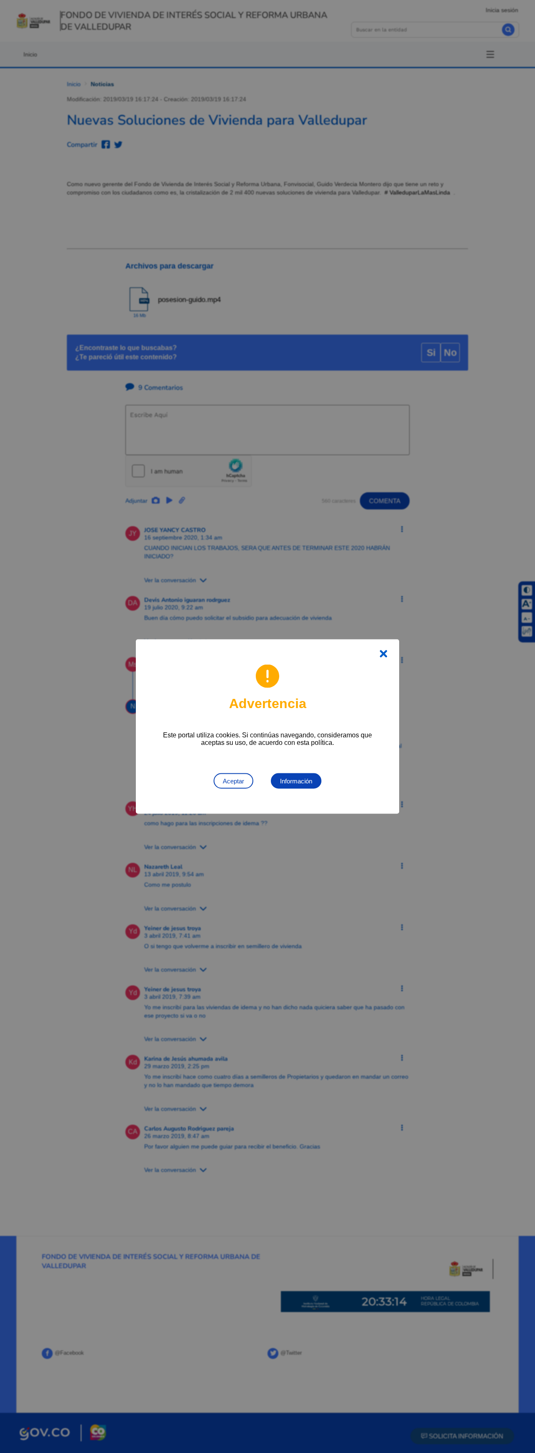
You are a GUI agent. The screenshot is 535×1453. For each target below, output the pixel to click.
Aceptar (233, 781)
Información (296, 781)
